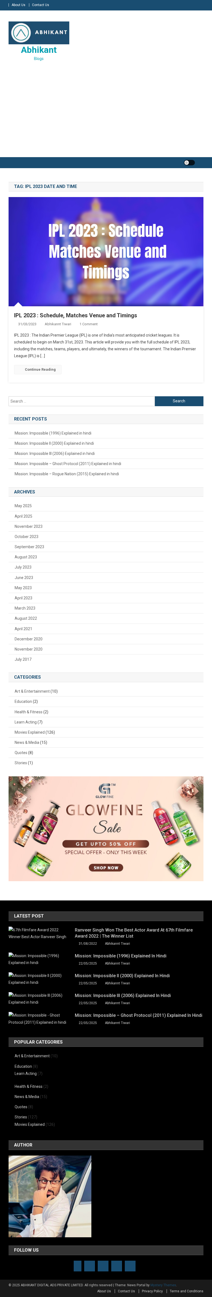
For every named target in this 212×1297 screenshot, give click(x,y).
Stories (21, 763)
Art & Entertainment (32, 691)
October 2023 (26, 536)
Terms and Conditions (186, 1291)
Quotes (21, 752)
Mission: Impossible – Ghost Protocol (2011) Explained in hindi (68, 464)
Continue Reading (40, 369)
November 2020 (29, 649)
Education (23, 701)
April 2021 (23, 629)
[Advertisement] (106, 110)
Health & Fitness (29, 712)
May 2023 (23, 588)
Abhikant (39, 50)
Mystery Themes (163, 1285)
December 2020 (29, 639)
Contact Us (40, 5)
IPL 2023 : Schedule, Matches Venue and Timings (75, 315)
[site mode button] (189, 162)
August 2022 (26, 618)
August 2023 (26, 557)
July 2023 (23, 567)
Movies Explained (30, 732)
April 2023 (23, 598)
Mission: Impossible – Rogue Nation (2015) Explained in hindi (67, 474)
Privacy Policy (152, 1291)
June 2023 (24, 577)
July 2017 (23, 659)
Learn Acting (26, 722)
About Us (18, 5)
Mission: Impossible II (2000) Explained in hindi (54, 443)
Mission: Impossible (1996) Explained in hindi (53, 433)
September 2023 (29, 547)
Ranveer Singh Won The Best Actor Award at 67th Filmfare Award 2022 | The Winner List (134, 933)
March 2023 (25, 608)
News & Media (27, 742)
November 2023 (29, 526)
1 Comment (89, 324)
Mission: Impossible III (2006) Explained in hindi (55, 453)
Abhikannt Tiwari (58, 324)
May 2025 (23, 506)
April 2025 (23, 516)
